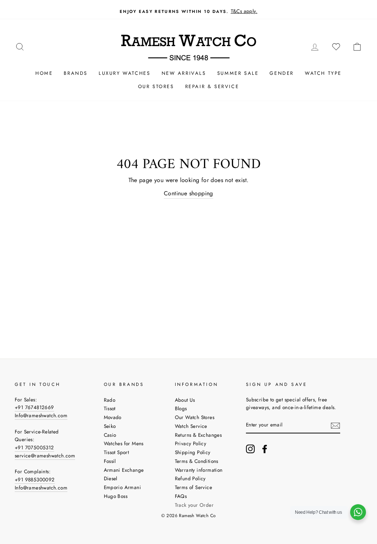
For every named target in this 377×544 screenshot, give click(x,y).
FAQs (181, 496)
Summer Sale (238, 73)
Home (44, 73)
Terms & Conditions (196, 461)
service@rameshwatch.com (45, 455)
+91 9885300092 (35, 479)
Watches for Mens (124, 443)
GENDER (281, 73)
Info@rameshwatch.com (41, 415)
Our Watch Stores (194, 417)
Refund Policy (190, 478)
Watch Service (191, 426)
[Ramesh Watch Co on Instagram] (250, 448)
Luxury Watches (124, 73)
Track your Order (194, 505)
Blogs (181, 408)
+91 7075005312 (34, 447)
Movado (112, 417)
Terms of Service (193, 487)
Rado (110, 400)
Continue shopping (188, 193)
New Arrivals (184, 73)
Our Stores (156, 86)
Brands (76, 73)
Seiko (110, 426)
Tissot (110, 408)
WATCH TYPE (323, 73)
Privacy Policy (191, 443)
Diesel (110, 478)
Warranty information (199, 470)
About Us (185, 400)
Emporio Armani (122, 487)
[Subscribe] (335, 425)
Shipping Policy (193, 452)
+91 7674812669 (34, 407)
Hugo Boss (116, 496)
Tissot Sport (116, 452)
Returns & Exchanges (198, 435)
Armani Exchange (124, 470)
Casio (110, 435)
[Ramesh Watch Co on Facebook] (264, 448)
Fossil (110, 461)
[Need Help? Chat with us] (358, 512)
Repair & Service (212, 86)
